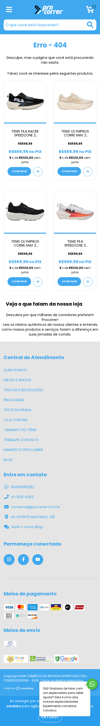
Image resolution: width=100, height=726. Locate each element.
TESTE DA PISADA (17, 409)
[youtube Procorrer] (37, 559)
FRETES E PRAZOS (17, 380)
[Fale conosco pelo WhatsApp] (92, 684)
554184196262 (22, 487)
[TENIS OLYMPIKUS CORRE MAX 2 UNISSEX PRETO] (37, 281)
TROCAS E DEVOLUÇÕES (23, 390)
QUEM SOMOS (15, 370)
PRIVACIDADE (14, 400)
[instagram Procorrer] (9, 559)
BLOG (8, 459)
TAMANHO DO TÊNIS (20, 429)
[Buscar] (90, 24)
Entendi (50, 717)
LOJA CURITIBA (15, 419)
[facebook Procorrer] (23, 559)
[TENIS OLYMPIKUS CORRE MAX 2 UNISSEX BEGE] (87, 171)
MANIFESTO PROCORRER (23, 449)
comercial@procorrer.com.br (35, 507)
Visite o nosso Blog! (27, 526)
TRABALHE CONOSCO (21, 439)
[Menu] (9, 9)
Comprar (19, 171)
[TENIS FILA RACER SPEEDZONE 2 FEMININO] (37, 171)
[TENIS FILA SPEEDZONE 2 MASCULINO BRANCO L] (87, 281)
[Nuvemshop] (19, 689)
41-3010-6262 (22, 497)
